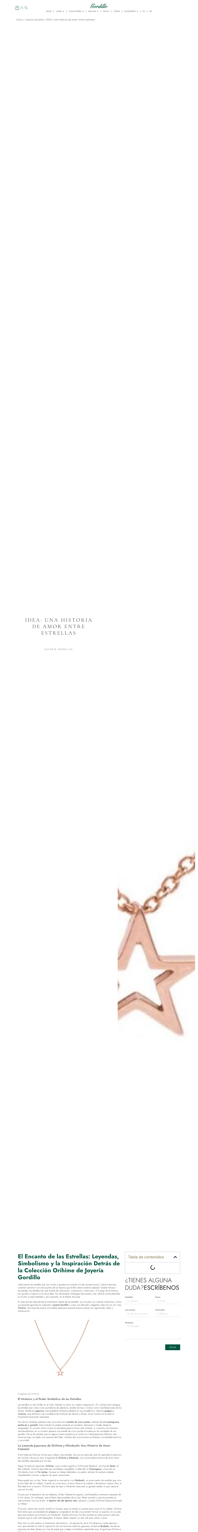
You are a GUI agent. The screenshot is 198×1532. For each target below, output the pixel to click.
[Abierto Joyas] (63, 11)
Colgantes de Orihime (28, 1393)
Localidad (130, 1310)
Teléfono (160, 1310)
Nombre (129, 1297)
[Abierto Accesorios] (137, 11)
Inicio (19, 19)
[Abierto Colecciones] (83, 11)
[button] (175, 1257)
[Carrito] (17, 8)
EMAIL (158, 1297)
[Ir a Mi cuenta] (21, 7)
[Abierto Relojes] (98, 11)
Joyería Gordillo (34, 19)
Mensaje (129, 1323)
